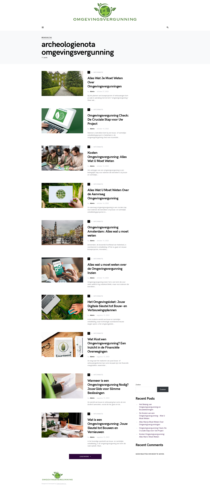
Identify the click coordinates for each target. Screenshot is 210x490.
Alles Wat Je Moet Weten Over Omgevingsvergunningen (151, 423)
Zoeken (138, 385)
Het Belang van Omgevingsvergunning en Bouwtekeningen (150, 407)
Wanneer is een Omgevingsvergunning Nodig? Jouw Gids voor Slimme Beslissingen (108, 387)
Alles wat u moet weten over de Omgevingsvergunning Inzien (107, 269)
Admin (92, 91)
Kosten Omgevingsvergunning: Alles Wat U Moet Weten (107, 157)
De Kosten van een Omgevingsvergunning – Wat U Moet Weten (152, 416)
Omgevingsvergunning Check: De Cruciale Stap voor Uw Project (108, 120)
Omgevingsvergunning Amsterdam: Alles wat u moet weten (108, 231)
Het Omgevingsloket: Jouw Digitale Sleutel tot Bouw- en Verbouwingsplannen (107, 306)
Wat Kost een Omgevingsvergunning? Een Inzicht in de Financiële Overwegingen (107, 345)
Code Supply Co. (61, 484)
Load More (84, 456)
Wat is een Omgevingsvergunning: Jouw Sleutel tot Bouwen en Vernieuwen (107, 426)
